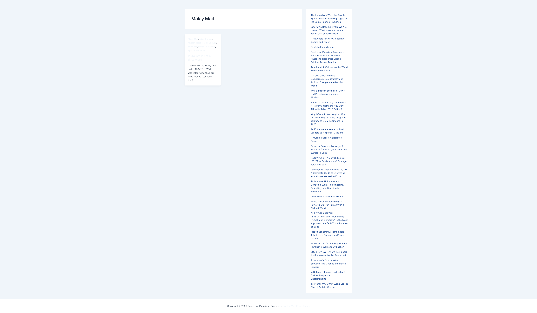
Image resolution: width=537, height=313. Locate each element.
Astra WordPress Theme (297, 306)
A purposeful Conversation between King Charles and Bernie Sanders (328, 263)
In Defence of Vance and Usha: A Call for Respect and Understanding (328, 275)
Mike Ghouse (205, 39)
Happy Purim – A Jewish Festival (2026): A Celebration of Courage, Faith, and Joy (329, 161)
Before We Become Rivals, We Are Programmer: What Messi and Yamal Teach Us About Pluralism (329, 30)
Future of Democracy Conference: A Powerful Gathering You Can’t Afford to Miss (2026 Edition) (329, 106)
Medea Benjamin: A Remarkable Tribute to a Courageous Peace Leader (327, 235)
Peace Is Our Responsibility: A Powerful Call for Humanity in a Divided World (327, 205)
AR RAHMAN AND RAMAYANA (327, 196)
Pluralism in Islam (206, 46)
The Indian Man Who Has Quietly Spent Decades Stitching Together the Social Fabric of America (329, 18)
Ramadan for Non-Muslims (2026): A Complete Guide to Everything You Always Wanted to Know (329, 173)
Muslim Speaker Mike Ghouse (202, 43)
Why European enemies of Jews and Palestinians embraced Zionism (328, 94)
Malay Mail (193, 39)
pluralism (192, 46)
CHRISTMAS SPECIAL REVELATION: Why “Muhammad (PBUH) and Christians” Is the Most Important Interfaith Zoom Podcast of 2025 (329, 220)
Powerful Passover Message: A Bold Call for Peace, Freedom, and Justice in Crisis (329, 149)
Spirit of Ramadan (196, 50)
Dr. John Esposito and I (323, 47)
